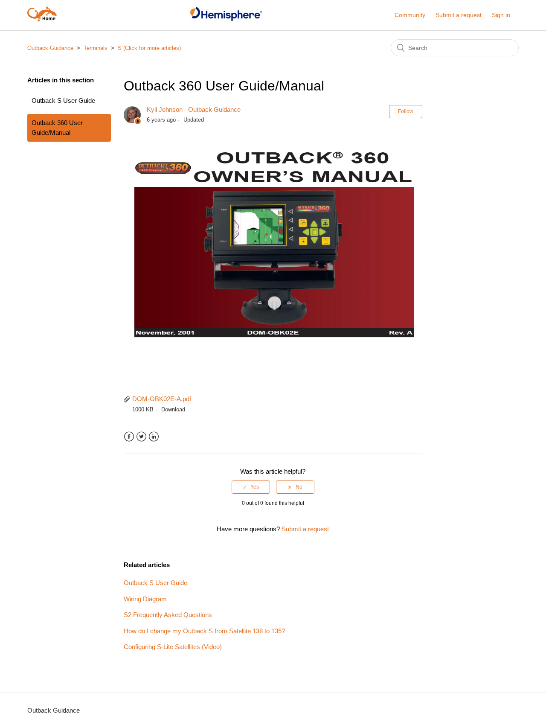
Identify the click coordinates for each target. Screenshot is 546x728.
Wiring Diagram (145, 599)
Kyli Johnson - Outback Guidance (194, 109)
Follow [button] (405, 111)
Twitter (141, 436)
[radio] (251, 486)
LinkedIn (153, 436)
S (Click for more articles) (149, 48)
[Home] (42, 19)
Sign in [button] (501, 15)
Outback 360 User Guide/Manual (57, 127)
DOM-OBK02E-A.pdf (161, 398)
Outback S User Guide (63, 100)
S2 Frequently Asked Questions (168, 614)
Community (410, 15)
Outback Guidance (50, 48)
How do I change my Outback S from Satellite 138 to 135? (204, 631)
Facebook (129, 436)
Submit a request (459, 15)
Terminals (95, 48)
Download (173, 409)
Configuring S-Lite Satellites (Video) (173, 646)
